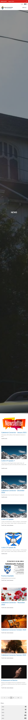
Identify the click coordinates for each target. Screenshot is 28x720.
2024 (14, 712)
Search (22, 4)
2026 (14, 706)
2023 (14, 715)
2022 (14, 718)
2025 (14, 709)
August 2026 (11, 1)
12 (18, 697)
